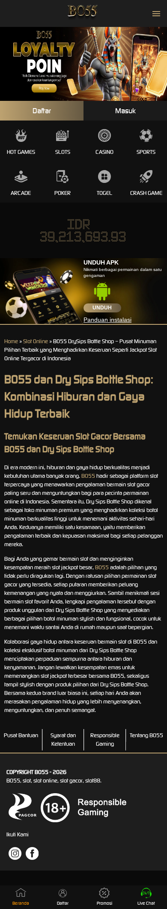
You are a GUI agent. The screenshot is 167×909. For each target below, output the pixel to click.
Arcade (21, 193)
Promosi (104, 903)
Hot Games (21, 152)
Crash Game (146, 193)
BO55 (88, 476)
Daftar (42, 110)
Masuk (125, 110)
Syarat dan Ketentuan (63, 739)
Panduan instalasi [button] (107, 319)
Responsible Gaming (104, 739)
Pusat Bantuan (21, 735)
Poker (62, 193)
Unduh (102, 308)
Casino (104, 152)
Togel (104, 193)
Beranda (20, 903)
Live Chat (146, 903)
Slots (62, 152)
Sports (146, 152)
